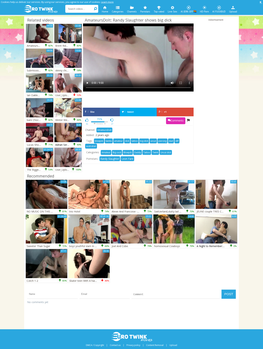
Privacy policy (133, 345)
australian (91, 146)
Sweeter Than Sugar (38, 246)
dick (127, 140)
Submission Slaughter (39, 70)
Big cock (117, 152)
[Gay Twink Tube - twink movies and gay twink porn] (44, 8)
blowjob (99, 140)
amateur (118, 140)
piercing (162, 140)
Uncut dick (165, 152)
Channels (132, 11)
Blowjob (127, 152)
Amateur (106, 152)
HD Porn (204, 11)
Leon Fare (127, 158)
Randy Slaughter (109, 158)
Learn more (107, 2)
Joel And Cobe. (120, 246)
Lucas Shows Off (36, 144)
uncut (153, 140)
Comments (177, 120)
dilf (177, 140)
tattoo (135, 140)
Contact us (115, 345)
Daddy (137, 152)
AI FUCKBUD (219, 11)
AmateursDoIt (104, 130)
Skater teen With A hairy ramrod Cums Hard (94, 280)
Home (105, 11)
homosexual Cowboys (167, 246)
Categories (117, 11)
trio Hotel (74, 211)
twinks (109, 140)
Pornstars (145, 11)
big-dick (144, 140)
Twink (155, 152)
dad (171, 140)
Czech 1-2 (32, 280)
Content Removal (155, 345)
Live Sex (172, 11)
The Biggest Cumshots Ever (43, 169)
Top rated (159, 11)
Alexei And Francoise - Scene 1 (129, 211)
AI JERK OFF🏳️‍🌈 (188, 11)
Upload (233, 11)
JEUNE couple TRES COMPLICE (215, 211)
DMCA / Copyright (95, 345)
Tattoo (146, 152)
